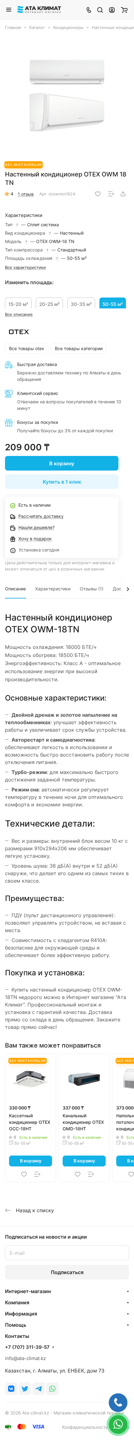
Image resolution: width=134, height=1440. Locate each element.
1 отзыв (26, 194)
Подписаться (67, 1272)
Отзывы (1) (91, 588)
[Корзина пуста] (124, 10)
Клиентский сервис (37, 393)
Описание (15, 588)
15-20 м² (18, 304)
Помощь (15, 1325)
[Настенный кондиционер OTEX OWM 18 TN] (67, 96)
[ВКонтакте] (11, 1388)
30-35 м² (81, 304)
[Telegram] (38, 1388)
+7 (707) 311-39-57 (27, 1347)
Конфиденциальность (85, 1427)
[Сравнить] (111, 194)
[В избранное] (98, 194)
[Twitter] (25, 1388)
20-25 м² (49, 304)
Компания (17, 1302)
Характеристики (52, 588)
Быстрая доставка (37, 364)
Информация (21, 1314)
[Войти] (112, 10)
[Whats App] (52, 1388)
